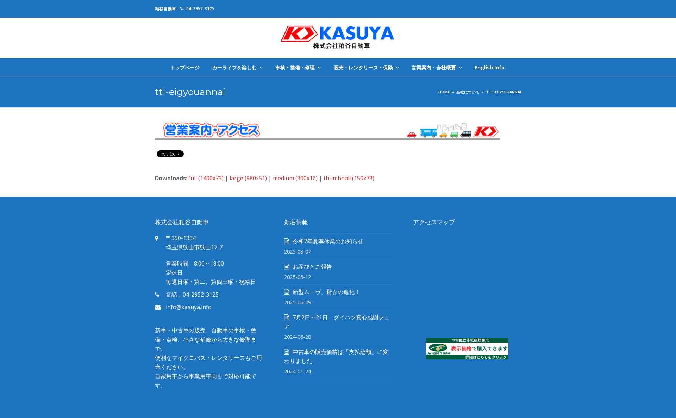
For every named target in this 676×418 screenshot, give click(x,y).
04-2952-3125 (200, 9)
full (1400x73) (206, 178)
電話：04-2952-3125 (192, 294)
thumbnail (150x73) (349, 178)
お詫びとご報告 (312, 266)
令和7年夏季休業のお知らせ (328, 241)
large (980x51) (248, 178)
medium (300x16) (295, 178)
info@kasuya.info (189, 307)
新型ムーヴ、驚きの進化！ (326, 292)
